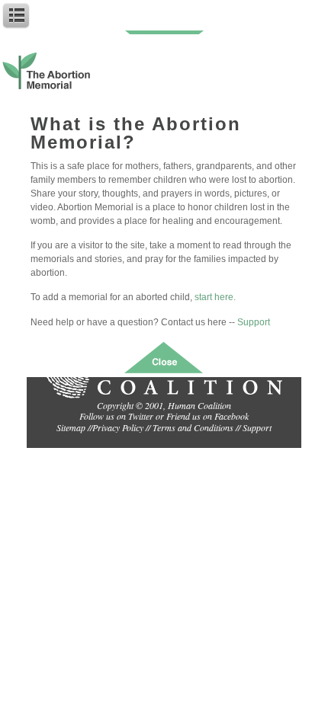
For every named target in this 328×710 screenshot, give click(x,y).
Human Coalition (199, 405)
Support (253, 322)
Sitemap (70, 427)
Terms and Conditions (193, 427)
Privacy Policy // (122, 427)
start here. (215, 297)
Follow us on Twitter (116, 416)
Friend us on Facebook (207, 416)
